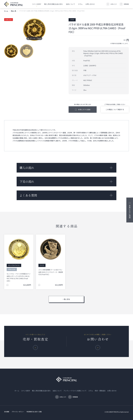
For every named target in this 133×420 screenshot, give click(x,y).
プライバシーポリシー (18, 411)
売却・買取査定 (100, 390)
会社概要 (6, 411)
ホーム (6, 11)
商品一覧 (13, 11)
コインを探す (25, 390)
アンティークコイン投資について (75, 390)
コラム (80, 4)
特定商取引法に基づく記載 (34, 411)
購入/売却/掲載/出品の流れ (53, 4)
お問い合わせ (90, 4)
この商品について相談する (115, 109)
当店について (70, 4)
